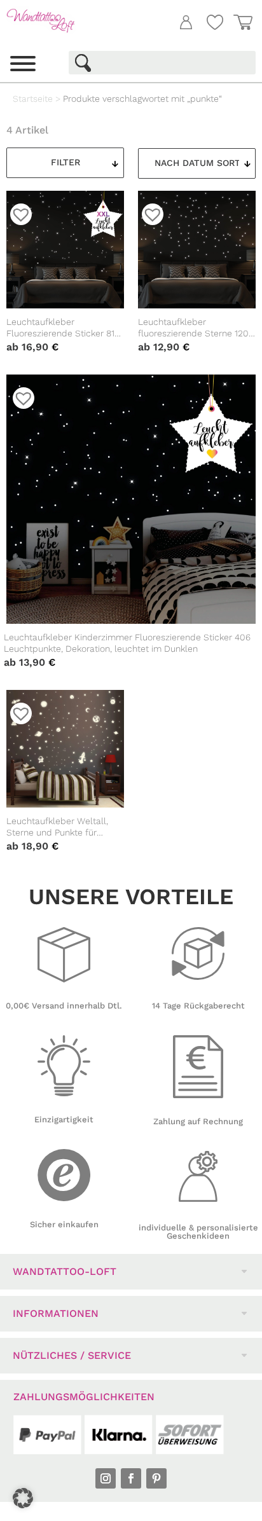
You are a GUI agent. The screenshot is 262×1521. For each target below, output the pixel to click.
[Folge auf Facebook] (131, 1478)
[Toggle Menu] (23, 63)
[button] (23, 1498)
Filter (65, 162)
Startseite (33, 98)
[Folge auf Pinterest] (156, 1478)
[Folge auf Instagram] (105, 1478)
